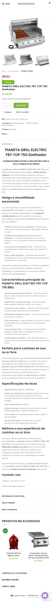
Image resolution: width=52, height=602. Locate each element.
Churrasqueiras (13, 71)
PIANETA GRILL (27, 71)
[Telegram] (20, 133)
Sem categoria (7, 125)
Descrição (7, 144)
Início (4, 71)
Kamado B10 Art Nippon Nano (13, 554)
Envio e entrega (9, 509)
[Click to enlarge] (6, 48)
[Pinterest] (15, 133)
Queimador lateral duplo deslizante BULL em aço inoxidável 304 (38, 555)
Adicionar (21, 105)
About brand (8, 503)
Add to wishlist (22, 112)
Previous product (44, 71)
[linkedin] (18, 133)
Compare (8, 112)
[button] (22, 535)
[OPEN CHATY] (45, 595)
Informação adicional (13, 496)
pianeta (13, 129)
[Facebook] (9, 133)
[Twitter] (12, 133)
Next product (49, 71)
